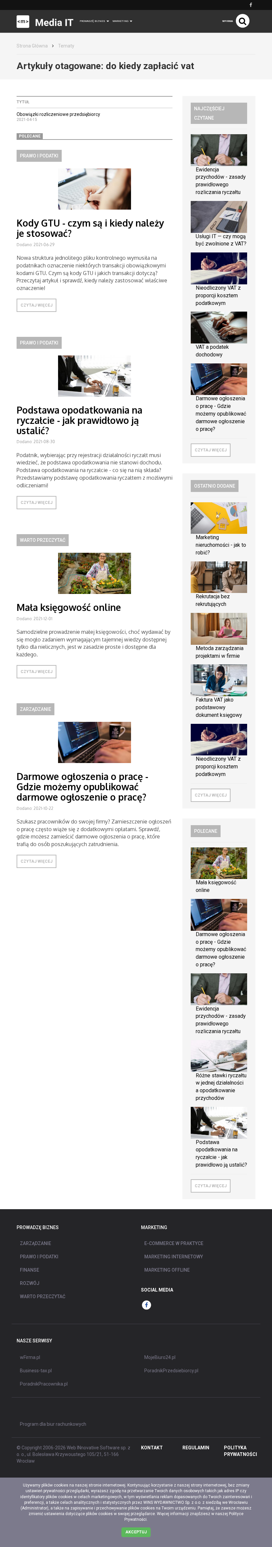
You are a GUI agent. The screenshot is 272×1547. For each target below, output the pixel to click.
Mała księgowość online (69, 607)
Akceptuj (136, 1532)
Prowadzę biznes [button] (93, 21)
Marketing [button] (120, 21)
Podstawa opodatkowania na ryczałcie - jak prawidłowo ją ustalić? (79, 420)
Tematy (66, 45)
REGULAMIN (195, 1447)
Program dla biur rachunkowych (53, 1424)
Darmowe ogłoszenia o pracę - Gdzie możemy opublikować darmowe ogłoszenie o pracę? (82, 786)
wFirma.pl (30, 1357)
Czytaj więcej (36, 305)
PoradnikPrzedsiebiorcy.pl (171, 1370)
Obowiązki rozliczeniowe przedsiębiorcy (58, 114)
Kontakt (152, 1447)
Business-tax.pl (36, 1370)
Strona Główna (32, 45)
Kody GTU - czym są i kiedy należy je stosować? (90, 228)
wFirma (227, 21)
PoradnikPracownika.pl (44, 1384)
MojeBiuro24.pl (159, 1357)
